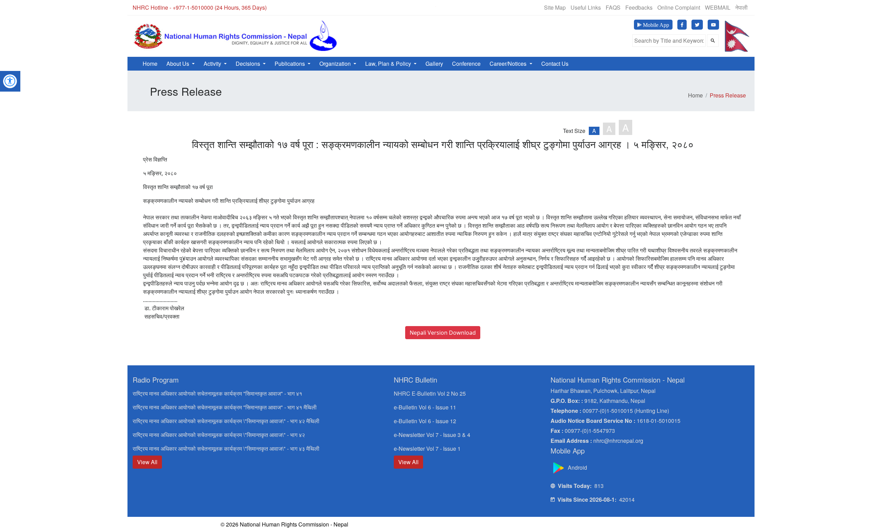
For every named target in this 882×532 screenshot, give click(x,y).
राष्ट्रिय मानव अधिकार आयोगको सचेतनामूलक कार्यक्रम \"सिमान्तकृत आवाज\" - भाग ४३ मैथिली (226, 448)
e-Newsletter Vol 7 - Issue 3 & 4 (432, 435)
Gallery (434, 63)
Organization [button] (335, 63)
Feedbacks (639, 7)
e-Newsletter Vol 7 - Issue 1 (427, 448)
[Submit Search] (713, 40)
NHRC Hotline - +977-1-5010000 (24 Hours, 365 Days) (200, 7)
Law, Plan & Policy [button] (388, 63)
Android (576, 467)
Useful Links (586, 7)
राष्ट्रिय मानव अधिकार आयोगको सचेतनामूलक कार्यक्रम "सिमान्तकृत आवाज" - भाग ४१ (217, 393)
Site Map (555, 7)
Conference (466, 63)
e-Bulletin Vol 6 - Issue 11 (425, 407)
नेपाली (741, 7)
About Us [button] (178, 63)
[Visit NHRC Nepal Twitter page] (697, 25)
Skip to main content (383, 9)
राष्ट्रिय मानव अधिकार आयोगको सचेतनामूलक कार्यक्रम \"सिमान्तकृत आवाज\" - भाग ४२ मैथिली (226, 421)
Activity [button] (213, 63)
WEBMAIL (717, 7)
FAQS (613, 7)
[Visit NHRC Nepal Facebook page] (682, 25)
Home (150, 63)
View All (147, 462)
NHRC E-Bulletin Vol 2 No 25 (430, 393)
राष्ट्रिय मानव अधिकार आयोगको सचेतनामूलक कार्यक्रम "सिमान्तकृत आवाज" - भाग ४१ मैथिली (225, 407)
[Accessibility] (10, 80)
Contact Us (554, 63)
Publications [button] (290, 63)
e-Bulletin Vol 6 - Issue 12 (425, 421)
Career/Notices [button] (509, 63)
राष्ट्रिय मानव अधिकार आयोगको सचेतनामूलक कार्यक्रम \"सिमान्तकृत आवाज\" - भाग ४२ (219, 435)
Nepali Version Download (443, 332)
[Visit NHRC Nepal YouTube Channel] (713, 25)
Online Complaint (678, 7)
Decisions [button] (248, 63)
